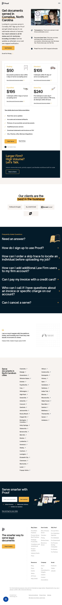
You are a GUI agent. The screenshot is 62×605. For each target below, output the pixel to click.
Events (33, 571)
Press (32, 555)
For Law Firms (55, 530)
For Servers (54, 549)
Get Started (8, 48)
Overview (43, 535)
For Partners (54, 552)
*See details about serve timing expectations (17, 110)
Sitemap (49, 595)
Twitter (53, 568)
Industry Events (35, 553)
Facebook (53, 565)
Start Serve (10, 141)
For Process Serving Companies (54, 544)
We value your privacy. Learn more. (37, 597)
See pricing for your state (10, 511)
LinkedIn (53, 571)
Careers (43, 574)
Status (32, 573)
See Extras (22, 141)
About (42, 565)
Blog (32, 565)
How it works (8, 546)
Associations (44, 580)
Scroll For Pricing (6, 53)
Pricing (43, 537)
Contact (43, 577)
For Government (55, 540)
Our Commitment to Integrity (45, 570)
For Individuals (55, 537)
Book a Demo (13, 172)
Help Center (34, 578)
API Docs (33, 576)
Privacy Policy (42, 595)
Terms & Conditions (33, 595)
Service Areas (45, 540)
